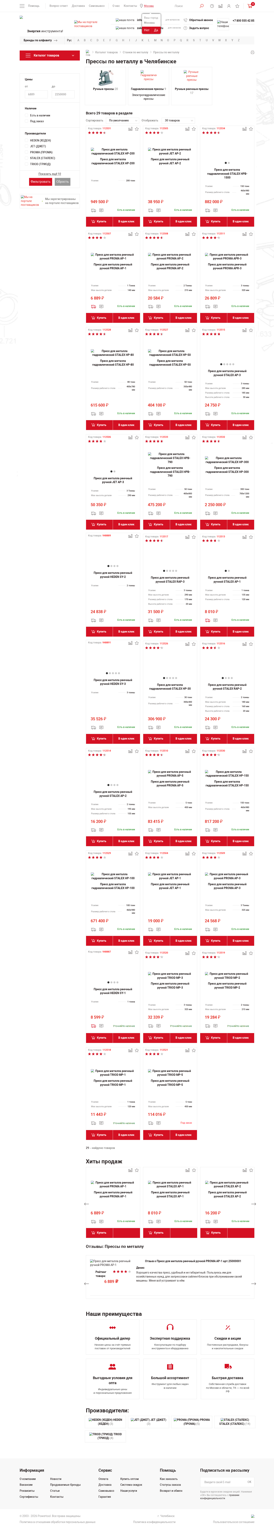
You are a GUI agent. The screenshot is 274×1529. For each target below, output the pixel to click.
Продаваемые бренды (65, 1484)
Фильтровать (41, 182)
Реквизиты (27, 1490)
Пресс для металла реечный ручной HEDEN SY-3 (113, 682)
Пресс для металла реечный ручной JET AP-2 (170, 161)
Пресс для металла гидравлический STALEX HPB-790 (170, 471)
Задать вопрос (199, 28)
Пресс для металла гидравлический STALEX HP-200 (113, 161)
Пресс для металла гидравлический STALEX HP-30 (170, 686)
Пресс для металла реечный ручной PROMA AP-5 (170, 783)
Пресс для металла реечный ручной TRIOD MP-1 (113, 1082)
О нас (116, 5)
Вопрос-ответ (59, 5)
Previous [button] (86, 1204)
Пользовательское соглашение (233, 1522)
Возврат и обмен (171, 1490)
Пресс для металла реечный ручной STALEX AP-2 (113, 793)
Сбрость (62, 182)
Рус (69, 40)
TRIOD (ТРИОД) (40, 164)
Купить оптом (129, 1479)
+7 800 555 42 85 (243, 20)
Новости (55, 1479)
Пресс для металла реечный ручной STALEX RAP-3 (170, 579)
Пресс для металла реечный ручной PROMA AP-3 (227, 886)
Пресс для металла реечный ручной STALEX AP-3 (227, 373)
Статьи (55, 1490)
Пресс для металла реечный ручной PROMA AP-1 (113, 266)
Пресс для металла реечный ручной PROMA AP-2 (170, 266)
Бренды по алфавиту (38, 40)
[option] (113, 1204)
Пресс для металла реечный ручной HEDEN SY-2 (113, 574)
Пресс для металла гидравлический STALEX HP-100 (113, 886)
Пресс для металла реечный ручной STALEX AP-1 (227, 579)
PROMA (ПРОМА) (41, 152)
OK (249, 1482)
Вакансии (26, 1484)
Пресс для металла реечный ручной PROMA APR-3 (227, 266)
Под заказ (37, 121)
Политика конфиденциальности (154, 1522)
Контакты (130, 5)
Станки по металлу (135, 52)
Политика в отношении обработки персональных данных (57, 1522)
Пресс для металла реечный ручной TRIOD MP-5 (170, 1082)
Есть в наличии (40, 115)
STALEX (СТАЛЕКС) (42, 158)
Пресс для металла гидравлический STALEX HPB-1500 (227, 173)
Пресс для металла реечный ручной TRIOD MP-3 (170, 985)
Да (156, 30)
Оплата (103, 1479)
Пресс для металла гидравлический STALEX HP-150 (227, 783)
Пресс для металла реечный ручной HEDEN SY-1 (113, 991)
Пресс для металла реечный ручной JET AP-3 (113, 480)
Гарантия (104, 1496)
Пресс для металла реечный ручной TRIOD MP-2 (227, 985)
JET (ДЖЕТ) (38, 146)
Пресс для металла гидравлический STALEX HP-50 (170, 362)
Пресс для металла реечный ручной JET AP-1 (170, 886)
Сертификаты (29, 1496)
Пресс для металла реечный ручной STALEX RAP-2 (227, 686)
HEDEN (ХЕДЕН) (40, 140)
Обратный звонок (201, 20)
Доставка (78, 5)
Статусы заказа (170, 1484)
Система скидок (131, 1484)
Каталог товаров (106, 52)
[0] (249, 6)
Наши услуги (128, 1490)
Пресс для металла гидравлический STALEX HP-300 (227, 469)
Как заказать (169, 1479)
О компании (28, 1479)
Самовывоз (97, 5)
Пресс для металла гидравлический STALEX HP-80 (113, 362)
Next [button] (253, 1204)
